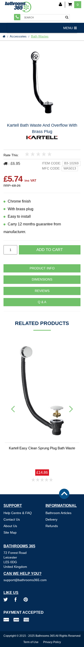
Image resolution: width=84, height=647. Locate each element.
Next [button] (71, 408)
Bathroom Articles (58, 513)
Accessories (18, 36)
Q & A (42, 302)
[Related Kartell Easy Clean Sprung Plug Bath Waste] (42, 391)
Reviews (42, 291)
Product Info (42, 268)
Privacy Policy (52, 642)
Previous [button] (13, 408)
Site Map (10, 532)
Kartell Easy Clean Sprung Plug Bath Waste (42, 448)
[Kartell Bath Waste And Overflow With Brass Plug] (42, 82)
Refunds (52, 526)
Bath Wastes (40, 36)
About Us (10, 526)
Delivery (51, 519)
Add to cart (49, 249)
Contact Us (12, 519)
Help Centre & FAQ (18, 513)
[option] (42, 82)
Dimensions (42, 279)
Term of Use (30, 642)
